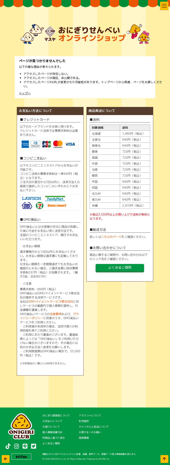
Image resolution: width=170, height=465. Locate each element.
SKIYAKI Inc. (104, 458)
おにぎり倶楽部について (56, 415)
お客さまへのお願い (90, 432)
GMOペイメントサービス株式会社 (51, 301)
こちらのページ (111, 237)
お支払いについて (52, 421)
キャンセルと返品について (94, 426)
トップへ (25, 93)
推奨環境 (84, 438)
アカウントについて (90, 415)
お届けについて (51, 426)
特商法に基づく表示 (53, 438)
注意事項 (55, 314)
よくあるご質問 (119, 267)
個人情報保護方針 (52, 432)
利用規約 (84, 421)
